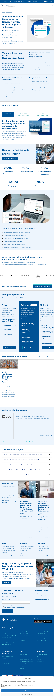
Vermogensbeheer (24, 633)
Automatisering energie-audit (44, 631)
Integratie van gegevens (43, 638)
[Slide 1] (19, 441)
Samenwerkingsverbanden (26, 661)
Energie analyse (41, 633)
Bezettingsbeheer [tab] (8, 113)
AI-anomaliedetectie (42, 635)
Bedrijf (22, 651)
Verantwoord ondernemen (26, 659)
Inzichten (39, 659)
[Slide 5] (32, 441)
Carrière (21, 666)
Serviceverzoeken (6, 637)
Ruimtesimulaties (6, 644)
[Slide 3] (26, 441)
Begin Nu (6, 582)
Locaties (22, 668)
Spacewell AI (5, 661)
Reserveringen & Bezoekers (9, 635)
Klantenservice (23, 664)
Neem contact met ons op (19, 1)
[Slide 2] (23, 441)
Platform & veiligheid (7, 656)
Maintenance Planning (25, 635)
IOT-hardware (5, 663)
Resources (40, 651)
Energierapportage (41, 640)
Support (10, 1)
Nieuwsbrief (28, 1)
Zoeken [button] (5, 1)
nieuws (21, 656)
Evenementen (40, 661)
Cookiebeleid (17, 697)
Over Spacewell (23, 654)
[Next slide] (50, 442)
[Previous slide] (3, 442)
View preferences (27, 694)
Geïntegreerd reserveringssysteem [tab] (23, 114)
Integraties (5, 658)
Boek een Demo (9, 347)
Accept (27, 690)
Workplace (9, 12)
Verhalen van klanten (42, 654)
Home (3, 12)
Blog (38, 656)
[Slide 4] (29, 441)
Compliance (22, 640)
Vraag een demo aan (10, 158)
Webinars (39, 664)
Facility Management (25, 631)
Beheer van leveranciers (25, 638)
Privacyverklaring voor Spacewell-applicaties (29, 697)
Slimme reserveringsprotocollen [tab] (42, 114)
